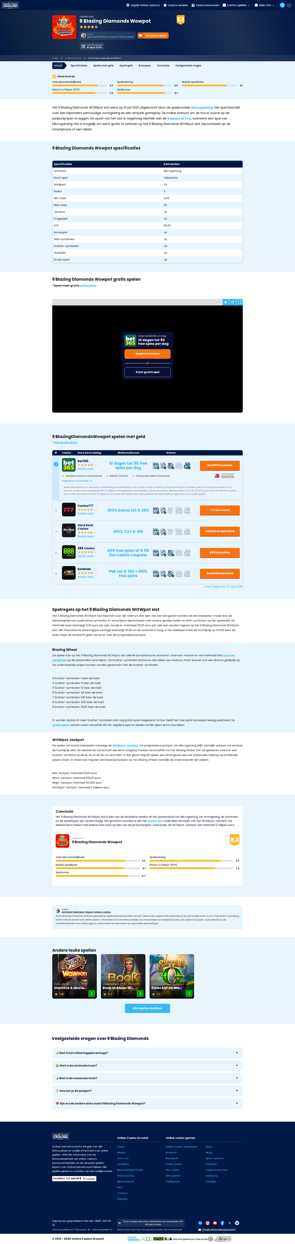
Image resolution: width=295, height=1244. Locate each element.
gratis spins (60, 725)
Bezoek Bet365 (177, 24)
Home (55, 58)
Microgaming (202, 107)
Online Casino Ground (88, 1239)
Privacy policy (125, 1175)
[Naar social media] (200, 1223)
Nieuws (121, 1152)
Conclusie (163, 65)
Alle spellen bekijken (147, 1008)
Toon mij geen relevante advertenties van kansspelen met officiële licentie (153, 1223)
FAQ (119, 1187)
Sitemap (122, 1199)
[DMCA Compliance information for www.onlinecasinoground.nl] (223, 1239)
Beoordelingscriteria (130, 1170)
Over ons (123, 1158)
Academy (123, 1164)
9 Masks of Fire (179, 118)
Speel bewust (125, 1181)
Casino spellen (73, 58)
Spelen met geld (103, 65)
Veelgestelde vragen (188, 65)
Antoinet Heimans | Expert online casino (86, 912)
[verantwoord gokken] (289, 5)
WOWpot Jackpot (125, 745)
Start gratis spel (147, 372)
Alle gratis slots (65, 443)
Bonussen (145, 65)
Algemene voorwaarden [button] (75, 480)
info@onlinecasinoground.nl (218, 1229)
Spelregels (126, 65)
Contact (122, 1193)
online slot (155, 821)
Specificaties (79, 65)
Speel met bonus (147, 354)
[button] (151, 481)
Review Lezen (86, 468)
